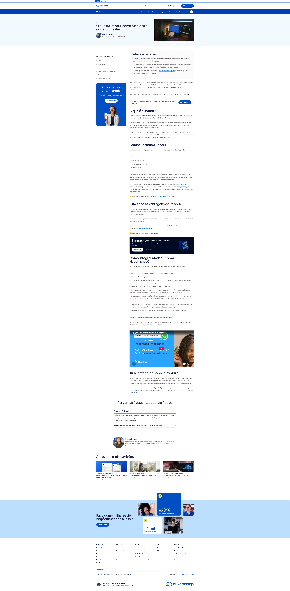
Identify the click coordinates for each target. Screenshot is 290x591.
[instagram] (180, 575)
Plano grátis (99, 556)
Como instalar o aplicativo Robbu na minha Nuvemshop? (154, 317)
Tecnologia (158, 553)
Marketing (135, 11)
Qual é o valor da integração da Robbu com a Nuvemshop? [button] (139, 425)
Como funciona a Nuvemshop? (148, 233)
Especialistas (119, 562)
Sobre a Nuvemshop (179, 547)
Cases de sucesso (178, 559)
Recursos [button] (153, 5)
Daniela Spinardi (135, 473)
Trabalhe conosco (179, 550)
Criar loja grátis (187, 6)
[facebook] (193, 575)
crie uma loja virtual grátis (167, 71)
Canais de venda (120, 550)
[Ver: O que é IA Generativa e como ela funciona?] (178, 466)
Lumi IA (98, 562)
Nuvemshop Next (100, 559)
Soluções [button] (130, 5)
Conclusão (101, 75)
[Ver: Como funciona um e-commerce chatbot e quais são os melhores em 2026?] (111, 466)
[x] (186, 575)
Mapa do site (130, 574)
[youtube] (183, 575)
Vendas (142, 473)
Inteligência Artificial (178, 473)
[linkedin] (189, 575)
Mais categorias (161, 11)
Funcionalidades (120, 547)
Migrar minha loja (100, 553)
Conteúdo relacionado (104, 78)
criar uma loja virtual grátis (156, 388)
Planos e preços (100, 550)
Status (175, 556)
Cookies (124, 574)
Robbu (171, 273)
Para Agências (158, 547)
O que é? (100, 60)
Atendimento (101, 22)
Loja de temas (119, 556)
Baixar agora (137, 249)
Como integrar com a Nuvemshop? (107, 71)
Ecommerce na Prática (141, 550)
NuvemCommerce (140, 556)
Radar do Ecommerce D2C (181, 11)
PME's (98, 1)
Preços (147, 5)
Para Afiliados (158, 550)
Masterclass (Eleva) (140, 553)
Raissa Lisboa (101, 473)
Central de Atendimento (180, 553)
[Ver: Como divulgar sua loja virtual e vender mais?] (145, 466)
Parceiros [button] (161, 5)
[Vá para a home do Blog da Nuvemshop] (102, 7)
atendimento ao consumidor (182, 226)
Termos (112, 574)
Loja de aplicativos (120, 553)
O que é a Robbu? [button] (121, 411)
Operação (151, 11)
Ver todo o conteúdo (130, 445)
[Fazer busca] (191, 11)
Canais (143, 11)
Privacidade (118, 574)
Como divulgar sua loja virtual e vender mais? (143, 475)
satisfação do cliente (145, 228)
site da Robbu (171, 94)
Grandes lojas (103, 1)
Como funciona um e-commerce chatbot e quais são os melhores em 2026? (111, 476)
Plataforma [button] (139, 5)
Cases (170, 11)
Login (177, 5)
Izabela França (167, 473)
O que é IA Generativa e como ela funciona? (176, 475)
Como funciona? (102, 64)
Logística (157, 556)
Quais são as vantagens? (105, 68)
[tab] (145, 411)
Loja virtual (99, 547)
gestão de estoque (159, 196)
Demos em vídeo (120, 559)
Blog (98, 12)
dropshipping (182, 187)
